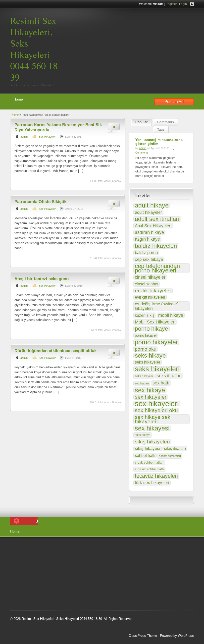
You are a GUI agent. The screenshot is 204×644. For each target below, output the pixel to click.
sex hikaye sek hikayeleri (152, 419)
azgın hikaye (147, 239)
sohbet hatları (53, 559)
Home (18, 99)
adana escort (24, 547)
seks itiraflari (169, 375)
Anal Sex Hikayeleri (153, 225)
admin (24, 136)
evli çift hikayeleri (150, 297)
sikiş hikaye (143, 435)
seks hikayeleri (157, 369)
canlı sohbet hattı (47, 553)
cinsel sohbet (146, 284)
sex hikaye (150, 390)
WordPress (186, 636)
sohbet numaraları (170, 455)
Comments (165, 122)
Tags (160, 129)
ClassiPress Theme (143, 636)
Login (183, 4)
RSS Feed (192, 4)
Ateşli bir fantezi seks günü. (42, 278)
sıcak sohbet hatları (149, 462)
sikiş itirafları (175, 448)
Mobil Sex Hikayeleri (155, 322)
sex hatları (142, 383)
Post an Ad (174, 102)
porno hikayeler (156, 342)
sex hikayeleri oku (156, 410)
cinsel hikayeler (150, 277)
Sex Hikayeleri (47, 136)
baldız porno (146, 252)
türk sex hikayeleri (152, 482)
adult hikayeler (148, 212)
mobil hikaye (170, 315)
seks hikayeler (147, 362)
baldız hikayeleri (156, 246)
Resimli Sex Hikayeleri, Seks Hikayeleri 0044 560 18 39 (34, 48)
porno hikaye (151, 328)
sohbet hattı (145, 455)
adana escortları (48, 547)
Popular (141, 122)
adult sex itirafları (157, 219)
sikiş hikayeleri (152, 441)
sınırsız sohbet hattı (149, 469)
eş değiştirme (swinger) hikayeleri (157, 306)
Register (171, 4)
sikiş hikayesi (147, 448)
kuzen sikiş (144, 315)
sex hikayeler (150, 397)
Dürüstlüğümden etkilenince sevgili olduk (55, 350)
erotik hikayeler (153, 290)
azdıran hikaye (149, 232)
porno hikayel (145, 335)
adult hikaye (152, 205)
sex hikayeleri (157, 403)
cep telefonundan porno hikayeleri (157, 268)
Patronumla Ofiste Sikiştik (40, 201)
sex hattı (161, 382)
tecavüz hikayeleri (156, 476)
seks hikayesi (144, 376)
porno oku (145, 349)
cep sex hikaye (149, 259)
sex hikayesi (152, 428)
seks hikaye (150, 355)
